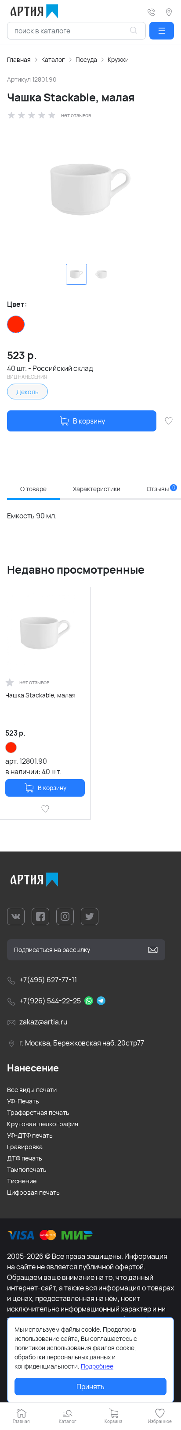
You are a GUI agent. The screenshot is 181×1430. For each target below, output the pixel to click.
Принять (90, 1386)
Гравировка (25, 1147)
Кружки (118, 59)
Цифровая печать (33, 1192)
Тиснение (21, 1181)
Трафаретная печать (38, 1112)
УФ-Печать (23, 1101)
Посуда (86, 59)
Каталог (53, 59)
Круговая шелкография (42, 1124)
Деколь (27, 392)
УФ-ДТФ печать (30, 1135)
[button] (161, 31)
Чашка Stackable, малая (40, 695)
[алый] (16, 324)
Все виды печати (32, 1089)
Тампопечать (27, 1169)
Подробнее (97, 1366)
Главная (19, 59)
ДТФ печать (24, 1158)
